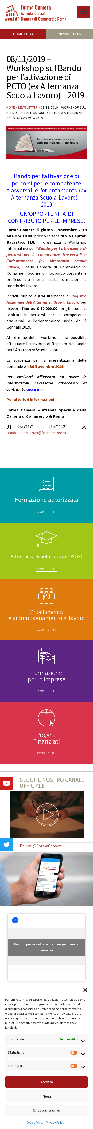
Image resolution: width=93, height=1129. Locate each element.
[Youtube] (6, 783)
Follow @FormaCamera (41, 845)
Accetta (46, 1082)
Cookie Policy (34, 1122)
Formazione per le (46, 675)
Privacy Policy (55, 1122)
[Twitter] (6, 844)
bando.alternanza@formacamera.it (37, 432)
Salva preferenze (46, 1110)
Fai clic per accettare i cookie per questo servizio (46, 947)
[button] (85, 989)
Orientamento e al (47, 615)
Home (10, 107)
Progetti (46, 738)
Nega (46, 1096)
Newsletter (28, 107)
